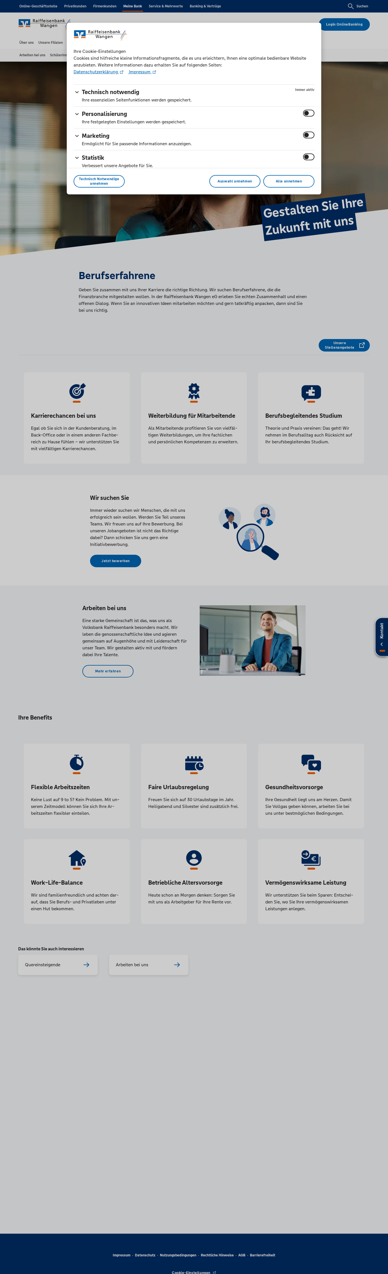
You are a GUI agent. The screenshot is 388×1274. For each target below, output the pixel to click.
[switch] (308, 113)
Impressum (140, 71)
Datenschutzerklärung (96, 71)
